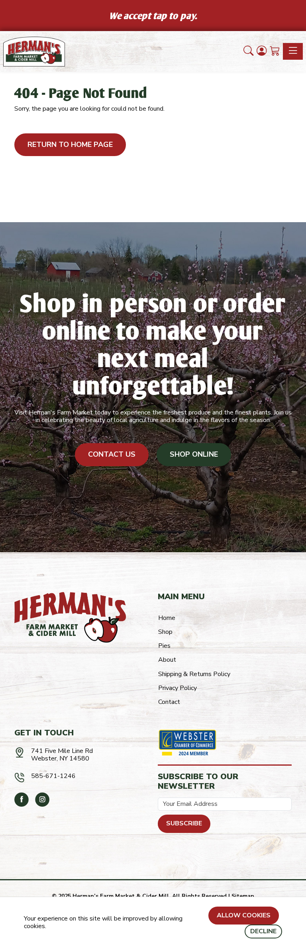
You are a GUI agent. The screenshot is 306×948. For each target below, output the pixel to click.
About (167, 659)
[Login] (262, 51)
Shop (165, 631)
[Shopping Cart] (275, 51)
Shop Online (194, 454)
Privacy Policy (177, 688)
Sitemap (242, 896)
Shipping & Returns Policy (194, 674)
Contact (169, 702)
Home (166, 618)
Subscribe (184, 823)
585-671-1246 (53, 776)
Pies (164, 645)
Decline (263, 931)
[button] (248, 51)
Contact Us (111, 454)
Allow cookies (244, 915)
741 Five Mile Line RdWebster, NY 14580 (62, 755)
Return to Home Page (70, 144)
